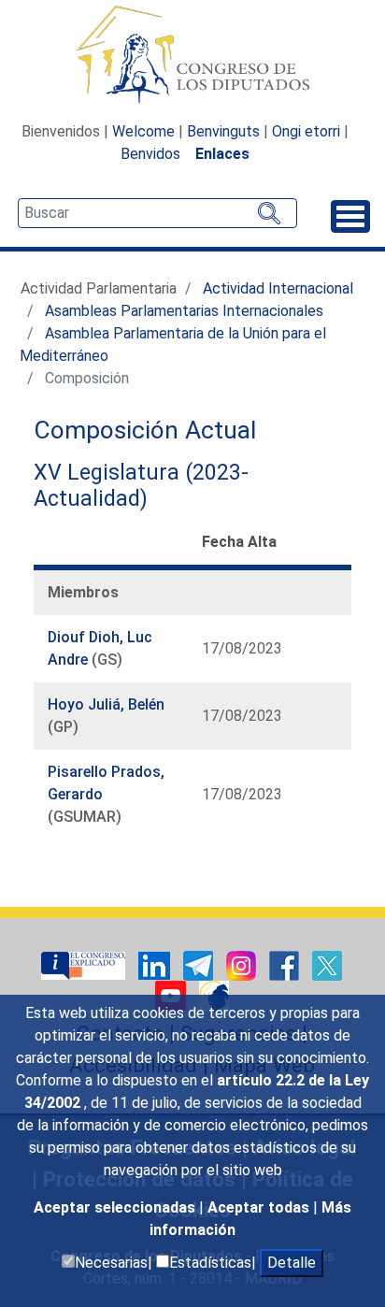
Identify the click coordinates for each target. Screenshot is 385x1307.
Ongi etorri (306, 131)
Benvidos (150, 154)
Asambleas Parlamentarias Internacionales (184, 311)
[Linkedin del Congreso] (156, 964)
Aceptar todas (260, 1207)
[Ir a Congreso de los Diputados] (192, 54)
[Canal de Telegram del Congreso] (199, 964)
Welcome (143, 131)
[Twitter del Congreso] (327, 964)
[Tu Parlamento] (85, 964)
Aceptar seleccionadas (116, 1207)
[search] (157, 213)
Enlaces (222, 154)
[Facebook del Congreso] (285, 964)
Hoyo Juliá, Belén (106, 704)
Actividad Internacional (278, 288)
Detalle (291, 1262)
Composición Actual (145, 430)
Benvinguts (223, 131)
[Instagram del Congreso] (242, 964)
